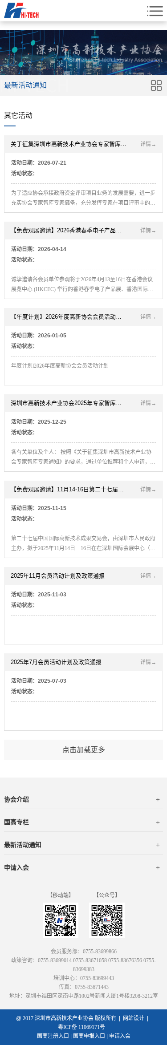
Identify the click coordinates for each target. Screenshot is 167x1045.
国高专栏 (81, 822)
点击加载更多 (83, 749)
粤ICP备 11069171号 (83, 1027)
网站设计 (133, 1018)
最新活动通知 (81, 845)
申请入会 (81, 867)
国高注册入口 (53, 1036)
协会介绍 (81, 799)
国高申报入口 (89, 1036)
